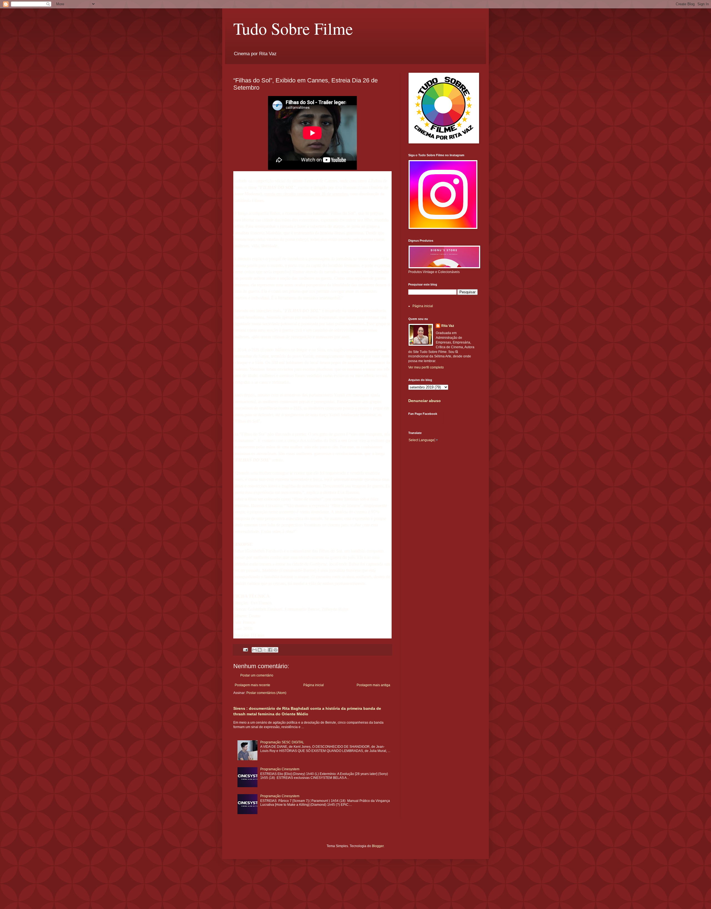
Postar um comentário (256, 675)
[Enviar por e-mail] (254, 650)
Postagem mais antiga (373, 685)
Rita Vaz (447, 326)
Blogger (378, 846)
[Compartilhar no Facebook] (270, 650)
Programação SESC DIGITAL (282, 742)
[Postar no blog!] (259, 650)
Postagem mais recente (252, 685)
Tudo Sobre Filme (293, 28)
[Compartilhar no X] (265, 650)
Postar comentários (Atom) (266, 693)
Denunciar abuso (424, 400)
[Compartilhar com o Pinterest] (275, 650)
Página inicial (313, 685)
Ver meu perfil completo (426, 367)
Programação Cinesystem (279, 769)
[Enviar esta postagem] (245, 649)
